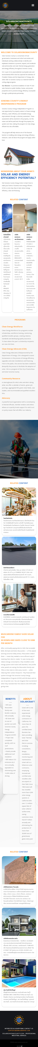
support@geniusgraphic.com (19, 1031)
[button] (33, 5)
